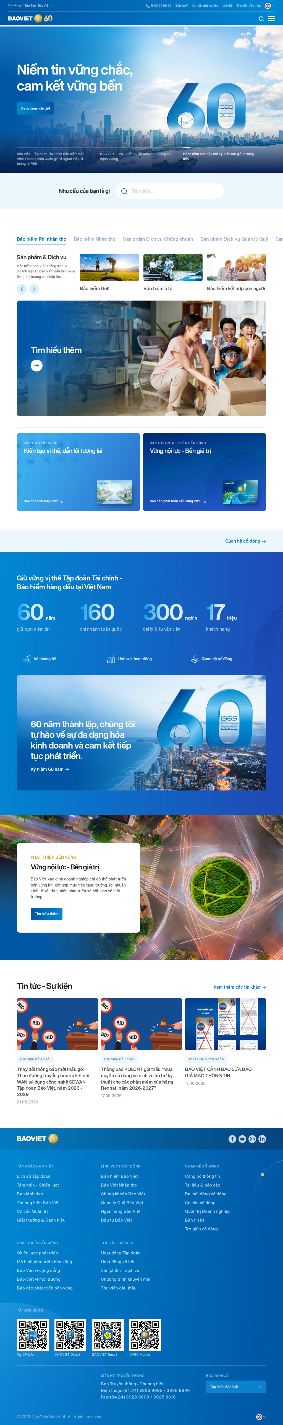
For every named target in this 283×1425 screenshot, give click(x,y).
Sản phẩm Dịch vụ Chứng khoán (158, 239)
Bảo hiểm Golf (94, 288)
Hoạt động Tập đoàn (121, 1253)
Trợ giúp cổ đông (201, 1229)
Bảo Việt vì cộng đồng (38, 1270)
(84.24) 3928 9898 (143, 1390)
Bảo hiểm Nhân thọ (95, 239)
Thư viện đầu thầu (249, 5)
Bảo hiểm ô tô (157, 288)
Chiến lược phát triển (37, 1253)
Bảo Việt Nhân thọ (119, 1185)
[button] (22, 289)
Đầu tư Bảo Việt (116, 1220)
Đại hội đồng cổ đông (206, 1194)
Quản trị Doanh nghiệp (207, 1211)
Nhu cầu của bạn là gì (84, 191)
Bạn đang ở (15, 5)
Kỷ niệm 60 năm (47, 769)
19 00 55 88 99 (161, 5)
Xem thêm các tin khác (236, 987)
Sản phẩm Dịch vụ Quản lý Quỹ (234, 239)
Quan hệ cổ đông (242, 541)
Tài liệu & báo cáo (202, 1185)
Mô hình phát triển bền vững (44, 1261)
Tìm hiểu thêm (56, 350)
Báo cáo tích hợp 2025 (42, 501)
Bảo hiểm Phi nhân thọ (41, 239)
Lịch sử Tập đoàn (33, 1176)
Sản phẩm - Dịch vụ (120, 1270)
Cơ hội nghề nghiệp (205, 5)
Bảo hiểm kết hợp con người (236, 288)
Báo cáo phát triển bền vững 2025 (176, 501)
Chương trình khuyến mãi (125, 1279)
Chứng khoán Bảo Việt (123, 1194)
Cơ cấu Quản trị (32, 1211)
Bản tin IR (181, 5)
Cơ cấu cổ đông (200, 1202)
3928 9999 (178, 1390)
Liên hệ (227, 5)
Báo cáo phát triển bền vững (45, 1288)
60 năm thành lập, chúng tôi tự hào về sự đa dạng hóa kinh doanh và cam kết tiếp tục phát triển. (83, 740)
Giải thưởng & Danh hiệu (41, 1220)
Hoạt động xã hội (117, 1261)
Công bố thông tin (202, 1176)
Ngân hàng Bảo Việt (120, 1211)
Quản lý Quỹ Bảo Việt (122, 1202)
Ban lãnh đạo (30, 1194)
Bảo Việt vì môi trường (39, 1279)
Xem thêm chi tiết (35, 108)
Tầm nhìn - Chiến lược (38, 1185)
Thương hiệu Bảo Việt (38, 1202)
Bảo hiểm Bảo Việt (119, 1176)
